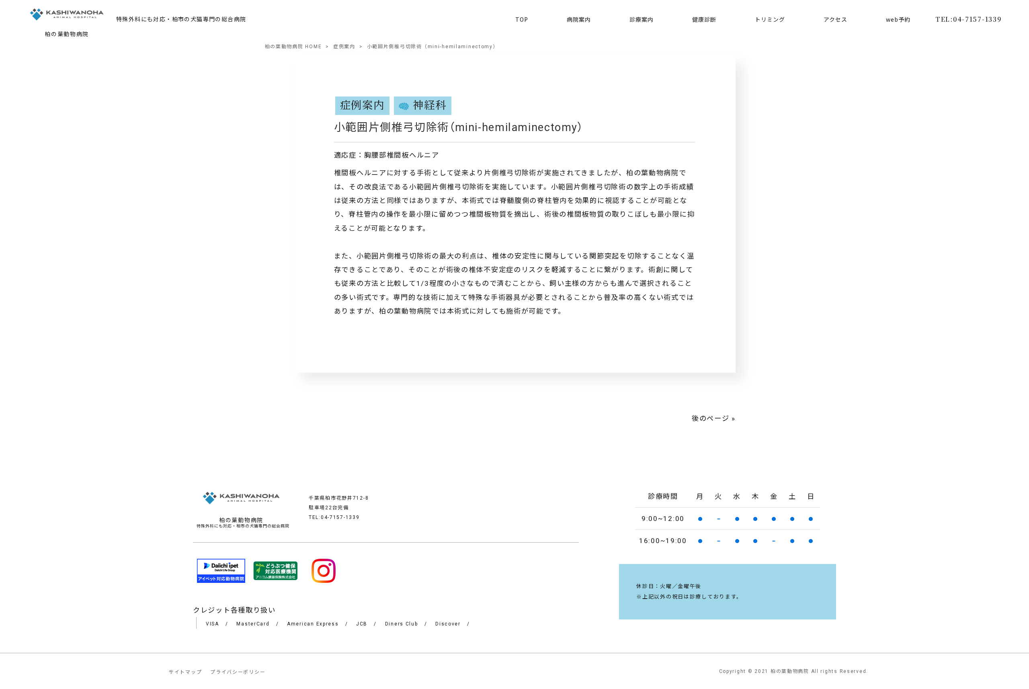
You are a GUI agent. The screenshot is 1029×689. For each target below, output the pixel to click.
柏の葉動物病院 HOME (293, 46)
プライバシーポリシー (237, 672)
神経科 (429, 105)
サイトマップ (185, 672)
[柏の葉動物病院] (66, 15)
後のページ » (714, 418)
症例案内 (344, 46)
